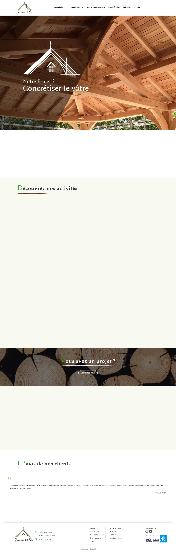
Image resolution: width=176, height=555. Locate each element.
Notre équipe (114, 7)
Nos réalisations (77, 7)
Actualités (127, 7)
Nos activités (58, 7)
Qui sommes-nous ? (96, 7)
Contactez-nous (88, 372)
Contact (137, 7)
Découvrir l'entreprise (88, 166)
